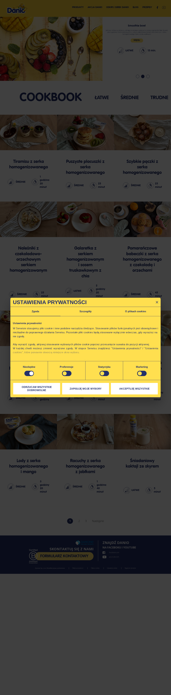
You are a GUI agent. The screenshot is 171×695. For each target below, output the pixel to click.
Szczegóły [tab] (85, 311)
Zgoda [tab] (35, 311)
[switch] (66, 373)
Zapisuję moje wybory (86, 388)
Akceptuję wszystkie (134, 388)
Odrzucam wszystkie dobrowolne (37, 389)
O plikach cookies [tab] (135, 311)
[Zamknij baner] (157, 302)
